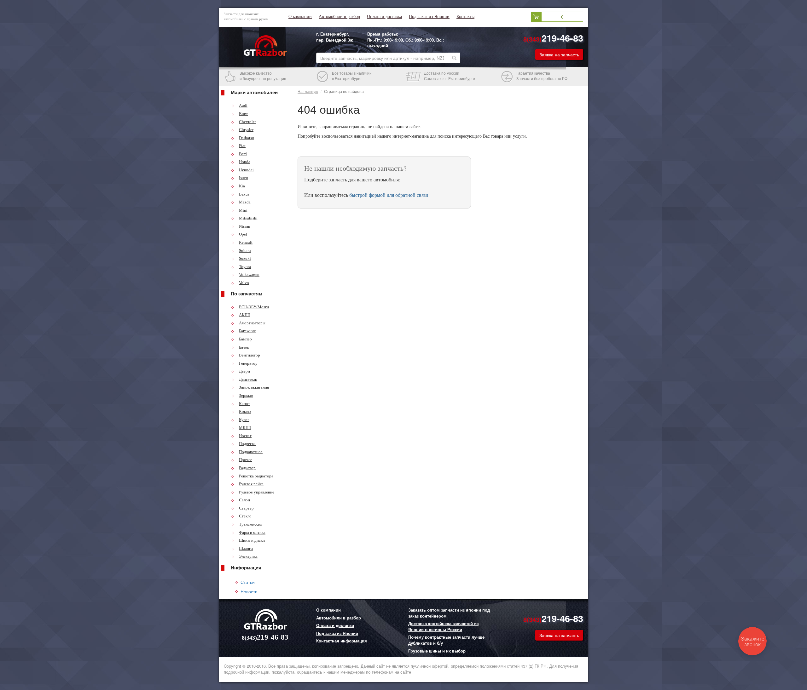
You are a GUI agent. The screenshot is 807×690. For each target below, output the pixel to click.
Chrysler (246, 129)
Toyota (245, 266)
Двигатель (248, 379)
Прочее (245, 459)
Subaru (245, 250)
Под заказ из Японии (429, 16)
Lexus (244, 194)
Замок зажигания (254, 387)
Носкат (245, 435)
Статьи (248, 582)
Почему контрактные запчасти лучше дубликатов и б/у (446, 640)
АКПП (244, 314)
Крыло (245, 411)
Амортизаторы (252, 323)
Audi (243, 105)
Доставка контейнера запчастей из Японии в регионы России (443, 626)
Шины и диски (252, 540)
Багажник (247, 330)
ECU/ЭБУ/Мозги (254, 307)
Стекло (245, 516)
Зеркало (246, 395)
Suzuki (245, 258)
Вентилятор (249, 355)
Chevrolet (247, 121)
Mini (243, 210)
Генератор (248, 363)
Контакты (465, 16)
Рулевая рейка (251, 484)
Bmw (243, 113)
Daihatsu (246, 137)
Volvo (244, 282)
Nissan (244, 226)
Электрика (248, 556)
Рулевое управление (256, 492)
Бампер (245, 339)
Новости (249, 591)
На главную (308, 91)
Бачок (244, 347)
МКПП (245, 427)
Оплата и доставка (384, 16)
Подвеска (247, 443)
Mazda (245, 202)
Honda (244, 161)
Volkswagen (249, 274)
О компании (300, 16)
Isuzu (243, 177)
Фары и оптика (252, 532)
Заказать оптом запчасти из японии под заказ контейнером (449, 613)
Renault (246, 242)
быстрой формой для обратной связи (388, 194)
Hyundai (246, 170)
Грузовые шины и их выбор (437, 651)
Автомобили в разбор (339, 16)
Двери (244, 371)
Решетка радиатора (256, 476)
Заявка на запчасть (559, 54)
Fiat (242, 145)
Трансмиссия (250, 524)
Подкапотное (251, 451)
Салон (244, 500)
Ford (243, 153)
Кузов (244, 419)
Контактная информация (341, 641)
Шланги (246, 548)
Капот (244, 403)
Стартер (246, 508)
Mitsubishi (248, 218)
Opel (243, 234)
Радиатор (247, 467)
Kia (242, 186)
